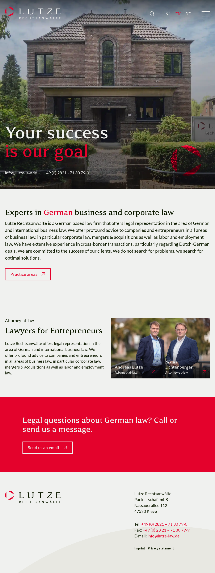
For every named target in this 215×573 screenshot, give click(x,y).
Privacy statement (161, 548)
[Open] (152, 13)
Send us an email (43, 447)
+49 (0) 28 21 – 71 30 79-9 (166, 530)
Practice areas (23, 274)
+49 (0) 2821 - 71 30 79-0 (66, 173)
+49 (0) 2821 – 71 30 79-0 (164, 524)
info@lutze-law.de (21, 173)
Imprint (139, 548)
